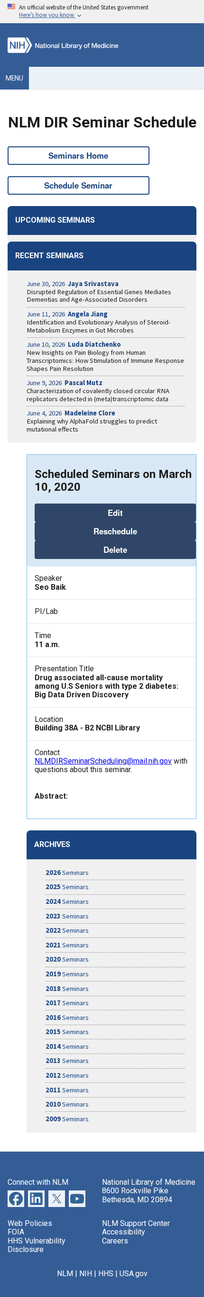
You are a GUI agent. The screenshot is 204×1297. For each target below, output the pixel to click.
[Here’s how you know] (102, 11)
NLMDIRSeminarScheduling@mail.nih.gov (103, 761)
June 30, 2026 (73, 283)
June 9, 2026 (64, 382)
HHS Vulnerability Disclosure (36, 1245)
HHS (105, 1273)
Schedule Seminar (78, 185)
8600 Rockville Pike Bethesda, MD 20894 (137, 1195)
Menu (14, 78)
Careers (115, 1240)
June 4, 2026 (71, 413)
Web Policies (30, 1223)
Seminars (67, 872)
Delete (115, 549)
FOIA (16, 1231)
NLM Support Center (136, 1223)
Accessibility (123, 1231)
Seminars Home (78, 155)
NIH (85, 1273)
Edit (115, 512)
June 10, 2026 (74, 344)
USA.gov (134, 1273)
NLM (65, 1273)
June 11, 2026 (67, 314)
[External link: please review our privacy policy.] (36, 1204)
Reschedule (115, 531)
